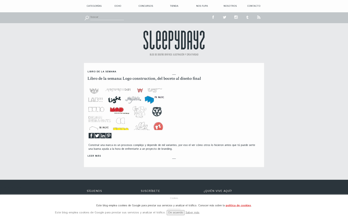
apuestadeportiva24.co (13, 187)
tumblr (247, 17)
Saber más (192, 212)
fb (213, 17)
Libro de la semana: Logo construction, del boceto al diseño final (144, 78)
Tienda (174, 6)
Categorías (94, 6)
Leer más (94, 156)
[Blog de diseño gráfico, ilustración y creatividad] (174, 43)
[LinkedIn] (103, 136)
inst (236, 17)
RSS (259, 17)
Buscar (86, 17)
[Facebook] (91, 136)
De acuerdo (175, 212)
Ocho (117, 6)
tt (225, 17)
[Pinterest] (109, 136)
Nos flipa (202, 6)
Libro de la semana (102, 71)
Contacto (253, 6)
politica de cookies (238, 205)
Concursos (145, 6)
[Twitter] (97, 136)
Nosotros (230, 6)
